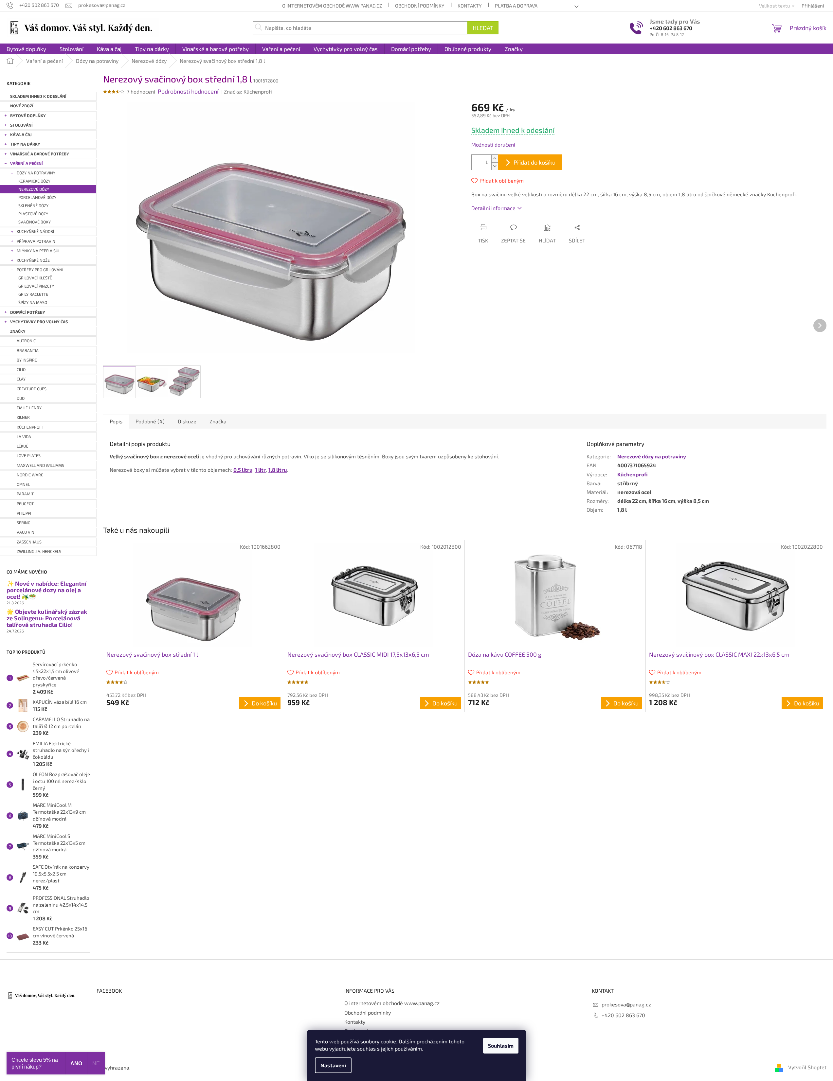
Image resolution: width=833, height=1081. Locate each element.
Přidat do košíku (534, 162)
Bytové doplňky (28, 115)
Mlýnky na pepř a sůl (38, 250)
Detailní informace (493, 208)
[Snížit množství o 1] (494, 166)
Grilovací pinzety (36, 286)
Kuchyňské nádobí (35, 231)
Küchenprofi (632, 474)
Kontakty (470, 6)
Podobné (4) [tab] (150, 421)
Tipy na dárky (25, 144)
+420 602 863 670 (671, 28)
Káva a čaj (21, 134)
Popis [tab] (116, 421)
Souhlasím (501, 1045)
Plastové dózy (33, 213)
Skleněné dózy (33, 205)
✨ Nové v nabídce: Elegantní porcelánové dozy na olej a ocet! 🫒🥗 (46, 590)
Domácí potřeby (27, 312)
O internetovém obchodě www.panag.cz (332, 6)
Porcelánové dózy (37, 197)
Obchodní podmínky (419, 6)
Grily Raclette (33, 294)
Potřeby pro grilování (40, 269)
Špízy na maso (32, 302)
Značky (18, 331)
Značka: (248, 91)
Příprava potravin (36, 241)
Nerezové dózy (33, 189)
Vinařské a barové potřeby (39, 153)
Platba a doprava (516, 6)
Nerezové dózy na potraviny (651, 456)
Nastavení (333, 1065)
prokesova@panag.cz (626, 1004)
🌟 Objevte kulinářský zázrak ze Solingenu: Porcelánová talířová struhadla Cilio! (47, 618)
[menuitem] (26, 49)
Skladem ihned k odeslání (38, 96)
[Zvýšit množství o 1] (494, 158)
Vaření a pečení (26, 163)
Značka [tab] (217, 421)
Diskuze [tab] (187, 421)
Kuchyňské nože (33, 260)
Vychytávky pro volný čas (39, 321)
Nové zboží (21, 105)
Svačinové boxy (34, 222)
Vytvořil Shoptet (807, 1067)
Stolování (21, 125)
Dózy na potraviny (36, 172)
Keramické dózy (34, 181)
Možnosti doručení (493, 144)
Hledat (483, 27)
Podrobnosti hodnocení (188, 91)
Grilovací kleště (35, 277)
